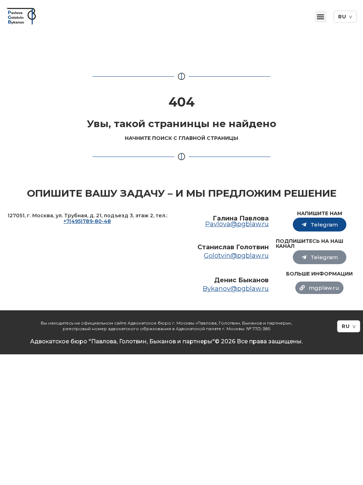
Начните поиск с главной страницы (181, 138)
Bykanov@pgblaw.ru (236, 289)
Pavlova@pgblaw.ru (237, 224)
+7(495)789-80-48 (87, 221)
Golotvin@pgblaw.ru (236, 256)
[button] (320, 16)
